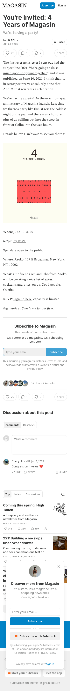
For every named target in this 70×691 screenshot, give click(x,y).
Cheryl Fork (19, 461)
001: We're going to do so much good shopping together (31, 70)
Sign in (62, 5)
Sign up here (22, 299)
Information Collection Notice (42, 365)
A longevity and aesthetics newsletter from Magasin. (20, 517)
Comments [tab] (12, 425)
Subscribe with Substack (38, 636)
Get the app (54, 673)
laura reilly (10, 40)
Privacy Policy (47, 653)
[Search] (63, 494)
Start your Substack (24, 673)
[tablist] (20, 425)
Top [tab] (7, 494)
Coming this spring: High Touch (23, 507)
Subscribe (47, 5)
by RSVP (19, 241)
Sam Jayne (29, 308)
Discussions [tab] (33, 494)
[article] (35, 517)
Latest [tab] (18, 494)
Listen (61, 42)
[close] (59, 566)
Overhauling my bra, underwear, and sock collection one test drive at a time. (25, 550)
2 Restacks (49, 383)
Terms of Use (53, 361)
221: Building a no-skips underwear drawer (22, 540)
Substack (16, 683)
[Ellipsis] (65, 461)
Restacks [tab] (28, 425)
